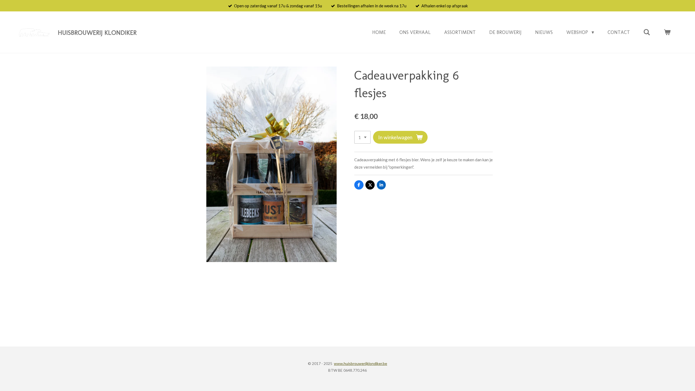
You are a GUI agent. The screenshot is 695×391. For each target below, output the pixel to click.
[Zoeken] (647, 32)
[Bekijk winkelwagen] (667, 32)
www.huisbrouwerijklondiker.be (360, 363)
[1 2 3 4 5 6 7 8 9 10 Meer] (362, 137)
